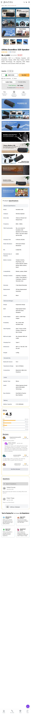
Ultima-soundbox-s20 (12, 5)
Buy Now (24, 75)
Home (3, 5)
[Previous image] (3, 22)
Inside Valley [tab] (9, 82)
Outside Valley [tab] (22, 82)
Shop (6, 5)
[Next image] (27, 22)
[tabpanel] (15, 87)
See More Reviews (15, 469)
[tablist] (15, 81)
